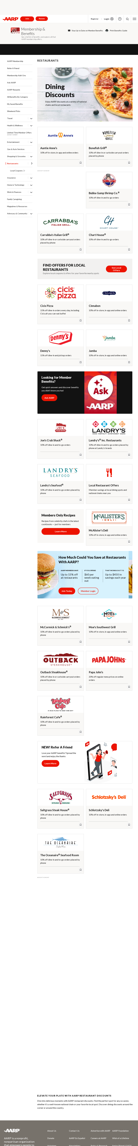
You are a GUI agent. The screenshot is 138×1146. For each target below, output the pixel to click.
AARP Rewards (13, 90)
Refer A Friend (13, 68)
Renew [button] (42, 18)
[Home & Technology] (31, 185)
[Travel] (31, 118)
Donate (50, 1138)
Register (95, 19)
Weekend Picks (13, 111)
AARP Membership (15, 61)
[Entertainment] (31, 142)
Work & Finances (14, 192)
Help (120, 19)
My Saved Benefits (15, 104)
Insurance (11, 178)
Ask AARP (11, 82)
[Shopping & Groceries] (31, 156)
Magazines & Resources (17, 206)
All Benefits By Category (17, 97)
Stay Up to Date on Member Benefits (87, 30)
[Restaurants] (31, 163)
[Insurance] (31, 178)
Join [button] (27, 18)
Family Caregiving (14, 199)
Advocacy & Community (17, 213)
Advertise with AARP (100, 1130)
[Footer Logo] (20, 1130)
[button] (127, 19)
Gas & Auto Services (16, 149)
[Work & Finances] (31, 192)
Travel (9, 118)
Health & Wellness (15, 125)
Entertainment (13, 142)
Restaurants (12, 163)
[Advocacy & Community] (31, 214)
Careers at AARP (98, 1138)
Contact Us (74, 1130)
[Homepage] (11, 19)
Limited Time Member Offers (19, 132)
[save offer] (81, 163)
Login (106, 19)
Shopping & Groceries (16, 156)
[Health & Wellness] (31, 126)
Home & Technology (15, 185)
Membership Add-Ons (16, 75)
